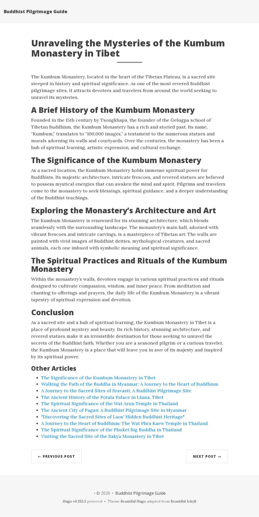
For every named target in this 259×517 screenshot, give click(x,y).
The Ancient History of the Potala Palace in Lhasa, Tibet (102, 397)
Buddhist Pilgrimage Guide (35, 11)
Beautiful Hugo (133, 501)
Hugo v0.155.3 (74, 501)
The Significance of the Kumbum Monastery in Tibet (98, 378)
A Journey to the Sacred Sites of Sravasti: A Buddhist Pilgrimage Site (116, 391)
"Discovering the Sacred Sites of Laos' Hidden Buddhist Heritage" (112, 417)
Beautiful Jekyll (183, 501)
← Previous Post (56, 456)
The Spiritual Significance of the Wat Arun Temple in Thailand (109, 403)
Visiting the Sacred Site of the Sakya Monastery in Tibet (102, 436)
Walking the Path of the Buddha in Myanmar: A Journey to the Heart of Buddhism (129, 384)
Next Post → (207, 456)
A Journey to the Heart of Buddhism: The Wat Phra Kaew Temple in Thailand (124, 423)
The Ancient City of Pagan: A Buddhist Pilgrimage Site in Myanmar (114, 410)
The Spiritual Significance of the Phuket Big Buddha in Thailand (111, 430)
